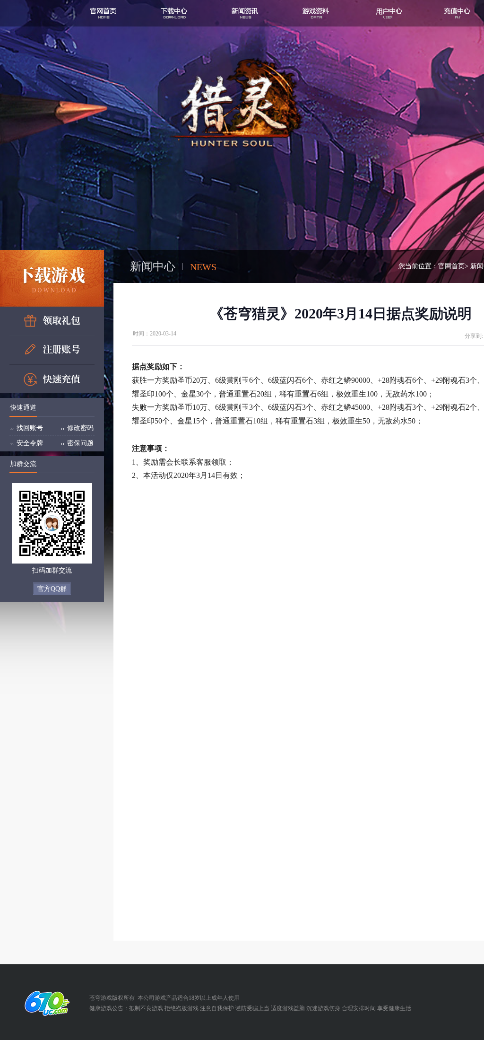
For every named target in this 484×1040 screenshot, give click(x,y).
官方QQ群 (52, 588)
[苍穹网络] (44, 1003)
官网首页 (451, 266)
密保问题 (80, 443)
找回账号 (30, 428)
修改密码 (80, 428)
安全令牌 (30, 443)
